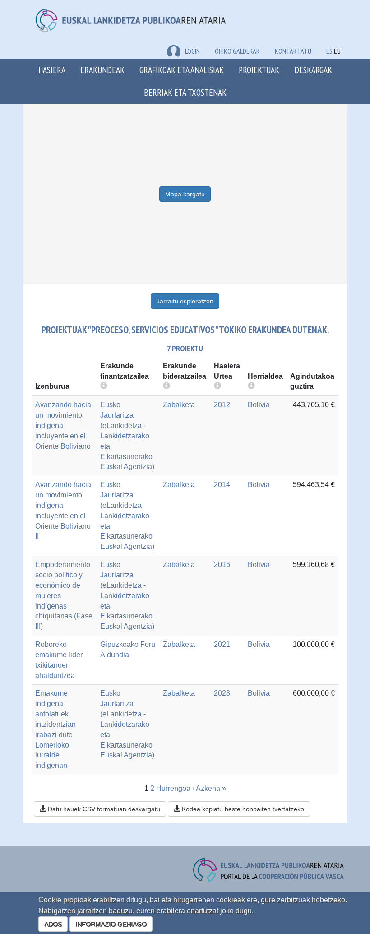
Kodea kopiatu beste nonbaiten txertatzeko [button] (242, 809)
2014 (222, 484)
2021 (222, 644)
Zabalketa (179, 405)
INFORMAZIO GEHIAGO (111, 924)
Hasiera (51, 69)
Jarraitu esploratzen (185, 301)
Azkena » (211, 788)
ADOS (53, 924)
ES (329, 51)
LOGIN (192, 51)
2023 (222, 693)
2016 (222, 564)
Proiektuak (259, 69)
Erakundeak (102, 69)
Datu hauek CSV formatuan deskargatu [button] (103, 809)
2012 (222, 405)
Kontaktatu (293, 51)
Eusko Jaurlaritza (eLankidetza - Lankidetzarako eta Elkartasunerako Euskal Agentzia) (127, 435)
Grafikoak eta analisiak (181, 69)
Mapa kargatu (185, 194)
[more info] (217, 386)
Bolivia (259, 405)
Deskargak (313, 69)
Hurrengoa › (175, 788)
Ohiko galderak (237, 51)
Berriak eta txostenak (185, 92)
